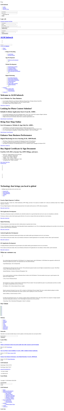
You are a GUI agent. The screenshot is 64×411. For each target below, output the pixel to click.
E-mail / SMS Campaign (13, 83)
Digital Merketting (11, 359)
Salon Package (3, 118)
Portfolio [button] (4, 403)
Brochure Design (11, 55)
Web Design (9, 347)
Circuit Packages (11, 90)
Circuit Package (10, 118)
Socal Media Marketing (12, 77)
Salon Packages (11, 89)
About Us (5, 321)
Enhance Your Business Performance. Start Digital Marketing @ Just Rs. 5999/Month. (18, 356)
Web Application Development (14, 71)
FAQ (4, 323)
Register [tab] (4, 8)
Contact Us (7, 105)
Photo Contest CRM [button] (7, 399)
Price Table (2, 162)
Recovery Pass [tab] (6, 9)
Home (4, 320)
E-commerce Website (12, 68)
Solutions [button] (5, 87)
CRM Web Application (10, 395)
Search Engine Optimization (13, 80)
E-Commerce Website (10, 398)
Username (4, 11)
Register (4, 382)
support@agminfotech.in (5, 369)
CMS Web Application (10, 396)
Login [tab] (4, 6)
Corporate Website (11, 67)
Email (3, 24)
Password (3, 13)
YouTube (10, 21)
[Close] (1, 1)
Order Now (2, 105)
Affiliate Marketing (12, 84)
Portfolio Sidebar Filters (10, 404)
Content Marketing (11, 81)
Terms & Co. (5, 326)
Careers (4, 405)
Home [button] (4, 48)
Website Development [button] (7, 392)
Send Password (5, 33)
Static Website (8, 393)
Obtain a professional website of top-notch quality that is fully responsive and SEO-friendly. (19, 344)
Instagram (6, 21)
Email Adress (3, 336)
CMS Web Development (13, 70)
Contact (4, 325)
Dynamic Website (9, 394)
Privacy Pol (5, 327)
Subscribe (3, 337)
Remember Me (6, 14)
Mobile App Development (13, 60)
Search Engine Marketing (13, 79)
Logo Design (10, 54)
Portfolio (4, 322)
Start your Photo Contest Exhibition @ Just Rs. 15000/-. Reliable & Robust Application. (19, 350)
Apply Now (7, 208)
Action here (7, 218)
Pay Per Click (10, 82)
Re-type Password (5, 26)
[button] (2, 163)
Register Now (4, 28)
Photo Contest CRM (10, 88)
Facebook (2, 21)
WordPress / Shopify (10, 397)
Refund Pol (5, 328)
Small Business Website (12, 66)
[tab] (5, 191)
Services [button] (4, 49)
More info (2, 208)
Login (3, 15)
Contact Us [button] (5, 92)
